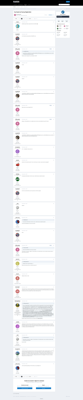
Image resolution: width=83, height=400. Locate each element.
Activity (29, 4)
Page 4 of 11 (35, 18)
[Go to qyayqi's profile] (17, 164)
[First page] (14, 18)
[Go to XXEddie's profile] (17, 179)
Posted (24, 34)
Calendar (18, 6)
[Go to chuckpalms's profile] (17, 151)
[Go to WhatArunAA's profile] (64, 28)
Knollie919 (18, 34)
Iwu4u (17, 21)
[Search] (69, 4)
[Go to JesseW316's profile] (17, 67)
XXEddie (17, 174)
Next (30, 18)
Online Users (25, 6)
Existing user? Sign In (61, 1)
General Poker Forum (24, 15)
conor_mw (17, 217)
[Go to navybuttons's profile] (17, 353)
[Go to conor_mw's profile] (17, 222)
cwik (17, 203)
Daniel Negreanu (20, 4)
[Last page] (32, 18)
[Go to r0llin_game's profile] (15, 15)
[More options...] (53, 22)
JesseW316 (17, 62)
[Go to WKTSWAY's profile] (17, 291)
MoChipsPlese (17, 300)
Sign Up (68, 1)
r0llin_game (19, 14)
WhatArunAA (67, 28)
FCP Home (15, 4)
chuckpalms (17, 147)
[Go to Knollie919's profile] (17, 38)
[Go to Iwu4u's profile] (17, 26)
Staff (21, 6)
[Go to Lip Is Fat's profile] (17, 263)
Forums (14, 6)
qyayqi (17, 160)
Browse (25, 4)
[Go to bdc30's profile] (17, 278)
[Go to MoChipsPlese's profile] (17, 305)
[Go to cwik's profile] (17, 208)
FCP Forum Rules (59, 16)
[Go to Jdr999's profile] (17, 326)
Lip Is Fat (17, 259)
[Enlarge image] (37, 23)
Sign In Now (43, 388)
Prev (16, 18)
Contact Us (41, 398)
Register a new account (25, 388)
